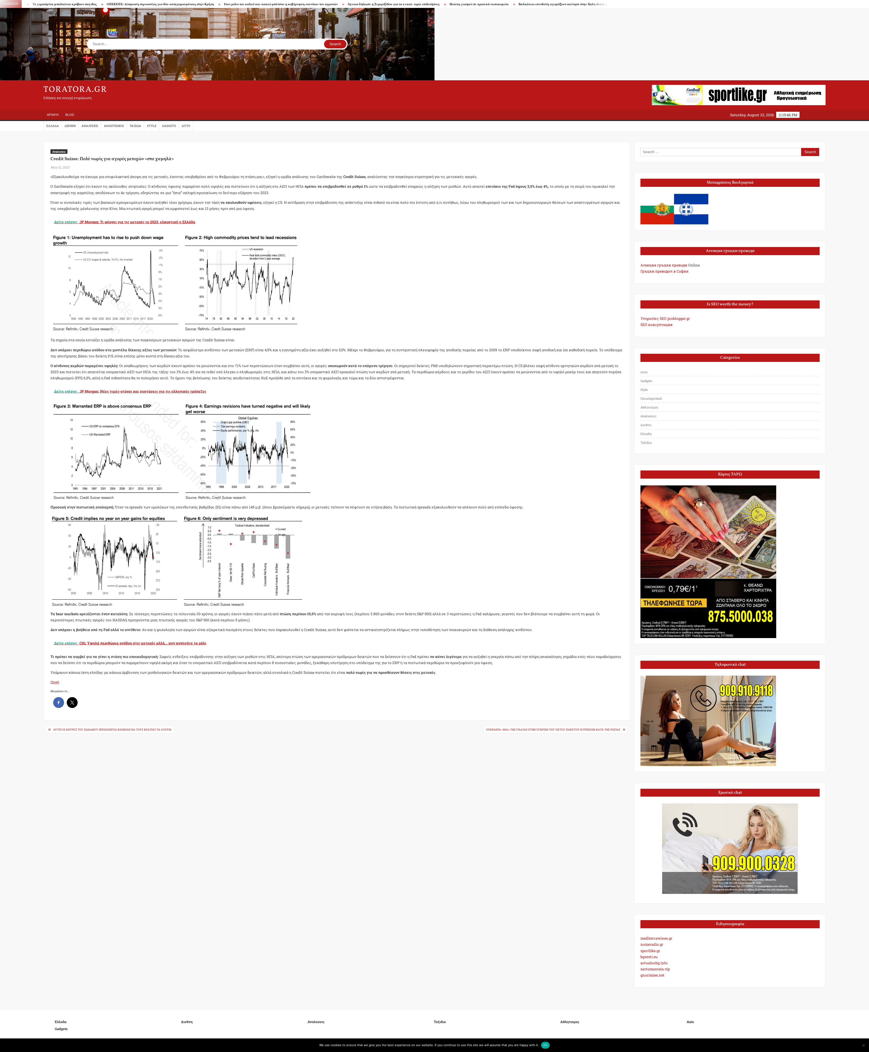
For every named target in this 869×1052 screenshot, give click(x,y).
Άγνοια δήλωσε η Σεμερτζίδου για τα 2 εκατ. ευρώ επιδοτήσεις (241, 4)
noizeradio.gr (651, 944)
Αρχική (53, 114)
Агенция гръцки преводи (663, 265)
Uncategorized (651, 398)
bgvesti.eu (649, 956)
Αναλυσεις (89, 126)
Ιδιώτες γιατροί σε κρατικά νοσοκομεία (326, 4)
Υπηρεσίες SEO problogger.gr (665, 318)
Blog (69, 114)
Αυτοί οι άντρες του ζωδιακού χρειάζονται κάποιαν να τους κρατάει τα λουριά (112, 729)
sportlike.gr (650, 950)
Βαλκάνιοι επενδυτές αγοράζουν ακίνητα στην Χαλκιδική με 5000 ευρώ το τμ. (424, 4)
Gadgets (169, 126)
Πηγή (54, 682)
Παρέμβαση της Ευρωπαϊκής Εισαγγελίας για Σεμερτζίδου (535, 4)
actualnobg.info (654, 962)
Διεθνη (70, 126)
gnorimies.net (652, 975)
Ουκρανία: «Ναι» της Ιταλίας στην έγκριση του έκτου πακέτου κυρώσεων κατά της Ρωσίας (553, 729)
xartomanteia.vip (655, 969)
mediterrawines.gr (656, 938)
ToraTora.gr (75, 89)
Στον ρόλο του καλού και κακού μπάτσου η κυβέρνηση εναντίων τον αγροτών (128, 4)
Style (151, 126)
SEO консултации (656, 324)
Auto (186, 126)
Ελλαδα (52, 126)
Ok (545, 1045)
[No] (863, 1045)
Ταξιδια (135, 126)
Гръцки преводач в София (664, 271)
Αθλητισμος (114, 126)
